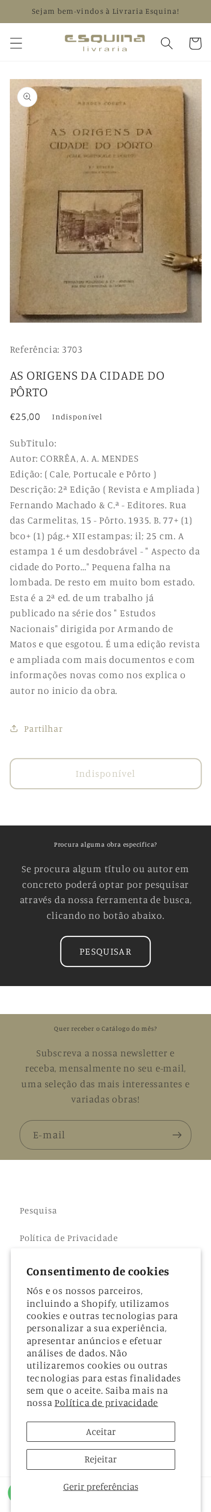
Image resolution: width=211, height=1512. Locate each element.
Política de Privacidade (69, 1237)
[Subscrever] (177, 1135)
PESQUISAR (105, 951)
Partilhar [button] (43, 728)
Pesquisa (38, 1210)
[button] (16, 43)
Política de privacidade (106, 1402)
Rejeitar (100, 1459)
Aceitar (101, 1431)
